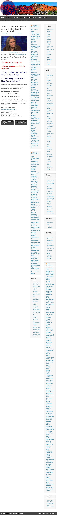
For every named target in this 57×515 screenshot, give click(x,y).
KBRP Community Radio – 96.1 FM (8, 109)
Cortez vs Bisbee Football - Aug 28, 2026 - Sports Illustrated (35, 76)
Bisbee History (50, 500)
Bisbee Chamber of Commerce (49, 90)
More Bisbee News (49, 264)
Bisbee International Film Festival (50, 100)
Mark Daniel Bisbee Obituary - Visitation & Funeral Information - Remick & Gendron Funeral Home (49, 405)
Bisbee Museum (50, 103)
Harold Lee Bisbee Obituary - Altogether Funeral (34, 132)
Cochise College (50, 183)
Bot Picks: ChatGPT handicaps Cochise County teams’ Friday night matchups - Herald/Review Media (35, 217)
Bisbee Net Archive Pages (19, 17)
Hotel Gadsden (50, 198)
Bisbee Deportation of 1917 (50, 95)
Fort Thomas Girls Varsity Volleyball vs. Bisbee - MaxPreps (34, 56)
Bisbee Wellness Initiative (49, 118)
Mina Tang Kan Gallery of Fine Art (50, 51)
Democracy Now (13, 52)
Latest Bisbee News (35, 26)
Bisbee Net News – (12, 513)
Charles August (5, 33)
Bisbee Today (4, 24)
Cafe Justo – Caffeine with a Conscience (50, 245)
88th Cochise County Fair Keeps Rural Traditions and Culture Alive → (21, 122)
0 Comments (19, 33)
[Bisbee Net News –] (28, 8)
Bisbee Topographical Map (50, 110)
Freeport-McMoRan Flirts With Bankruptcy (36, 327)
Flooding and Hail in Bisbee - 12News (49, 452)
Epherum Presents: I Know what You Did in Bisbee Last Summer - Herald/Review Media (50, 391)
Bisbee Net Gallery (31, 17)
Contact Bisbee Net (42, 17)
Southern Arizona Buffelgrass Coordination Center (50, 166)
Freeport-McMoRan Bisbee (49, 143)
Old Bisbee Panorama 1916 (22, 20)
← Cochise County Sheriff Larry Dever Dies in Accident (7, 122)
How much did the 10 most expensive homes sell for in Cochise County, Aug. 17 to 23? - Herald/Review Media (35, 197)
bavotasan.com (52, 513)
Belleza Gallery (50, 29)
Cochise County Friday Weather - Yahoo (35, 227)
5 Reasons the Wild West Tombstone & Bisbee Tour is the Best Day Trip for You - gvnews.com (35, 142)
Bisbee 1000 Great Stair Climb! (49, 85)
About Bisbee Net (5, 17)
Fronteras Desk (50, 196)
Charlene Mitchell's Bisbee (49, 36)
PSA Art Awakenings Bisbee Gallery (50, 59)
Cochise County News (35, 153)
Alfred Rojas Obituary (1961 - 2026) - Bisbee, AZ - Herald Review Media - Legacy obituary (50, 431)
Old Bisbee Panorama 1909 (7, 20)
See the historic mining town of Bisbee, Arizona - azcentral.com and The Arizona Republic (35, 66)
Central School (50, 124)
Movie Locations (50, 506)
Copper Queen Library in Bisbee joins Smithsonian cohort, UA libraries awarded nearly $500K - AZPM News (35, 107)
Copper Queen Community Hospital (50, 135)
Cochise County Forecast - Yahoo (35, 207)
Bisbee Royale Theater (21, 54)
